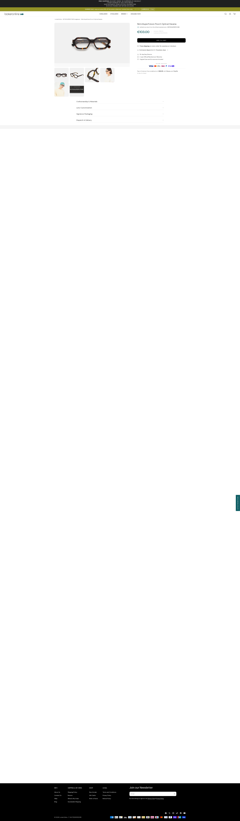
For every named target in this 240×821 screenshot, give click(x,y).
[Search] (225, 14)
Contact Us (57, 795)
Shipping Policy (72, 792)
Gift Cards (92, 795)
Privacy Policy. (160, 798)
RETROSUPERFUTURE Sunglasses (71, 19)
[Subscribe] (174, 794)
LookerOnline (58, 19)
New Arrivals (93, 792)
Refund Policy (107, 798)
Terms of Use (151, 798)
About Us (57, 792)
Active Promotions (238, 503)
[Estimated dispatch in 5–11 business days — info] (167, 50)
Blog (55, 802)
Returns (70, 795)
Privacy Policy (107, 795)
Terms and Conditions (109, 792)
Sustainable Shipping (74, 802)
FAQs (55, 798)
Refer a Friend (93, 798)
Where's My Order (73, 798)
